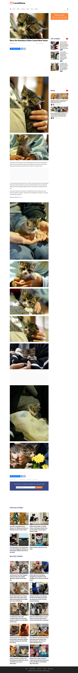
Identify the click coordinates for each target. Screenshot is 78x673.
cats (17, 479)
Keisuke (21, 197)
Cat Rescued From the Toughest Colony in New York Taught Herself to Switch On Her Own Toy (19, 577)
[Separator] (25, 49)
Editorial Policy (32, 668)
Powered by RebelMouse (66, 10)
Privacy (44, 668)
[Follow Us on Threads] (65, 18)
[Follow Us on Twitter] (56, 18)
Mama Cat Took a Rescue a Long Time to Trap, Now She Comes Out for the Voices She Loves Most (39, 618)
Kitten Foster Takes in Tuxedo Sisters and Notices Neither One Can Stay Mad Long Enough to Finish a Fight (38, 529)
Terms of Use (50, 668)
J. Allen (56, 104)
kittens (14, 479)
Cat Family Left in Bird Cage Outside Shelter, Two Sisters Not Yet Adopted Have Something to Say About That (64, 66)
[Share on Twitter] (22, 49)
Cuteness (23, 9)
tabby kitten (28, 479)
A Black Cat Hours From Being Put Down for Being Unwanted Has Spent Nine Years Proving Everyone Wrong (38, 598)
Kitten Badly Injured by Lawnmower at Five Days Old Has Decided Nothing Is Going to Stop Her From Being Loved (59, 115)
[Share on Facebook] (15, 49)
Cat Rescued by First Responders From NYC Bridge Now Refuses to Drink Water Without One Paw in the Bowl (19, 549)
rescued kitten (22, 479)
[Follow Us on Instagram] (59, 18)
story (11, 479)
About (26, 668)
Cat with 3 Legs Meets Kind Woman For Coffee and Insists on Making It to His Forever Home (19, 528)
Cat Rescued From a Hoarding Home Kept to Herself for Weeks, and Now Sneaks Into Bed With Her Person (19, 640)
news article (34, 479)
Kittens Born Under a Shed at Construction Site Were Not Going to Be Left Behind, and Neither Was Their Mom (39, 661)
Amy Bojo (12, 43)
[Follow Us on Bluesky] (62, 18)
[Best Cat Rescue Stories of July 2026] (39, 539)
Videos (18, 9)
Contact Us (39, 668)
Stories (13, 9)
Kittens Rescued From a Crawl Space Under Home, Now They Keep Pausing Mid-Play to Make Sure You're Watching (18, 598)
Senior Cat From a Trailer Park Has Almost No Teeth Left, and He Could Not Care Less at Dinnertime (19, 661)
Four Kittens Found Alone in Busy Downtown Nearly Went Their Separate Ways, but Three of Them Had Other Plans (39, 640)
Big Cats (36, 9)
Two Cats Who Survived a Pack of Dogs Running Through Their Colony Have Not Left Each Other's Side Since (63, 55)
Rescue (27, 9)
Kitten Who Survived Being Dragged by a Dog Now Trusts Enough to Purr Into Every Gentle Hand (39, 577)
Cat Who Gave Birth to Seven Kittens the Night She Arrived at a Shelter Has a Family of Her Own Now (59, 101)
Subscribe (38, 487)
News (32, 9)
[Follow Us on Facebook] (53, 18)
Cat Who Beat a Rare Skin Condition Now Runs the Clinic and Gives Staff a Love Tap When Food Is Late (19, 619)
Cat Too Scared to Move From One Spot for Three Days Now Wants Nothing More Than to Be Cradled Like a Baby (64, 45)
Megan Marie (59, 104)
